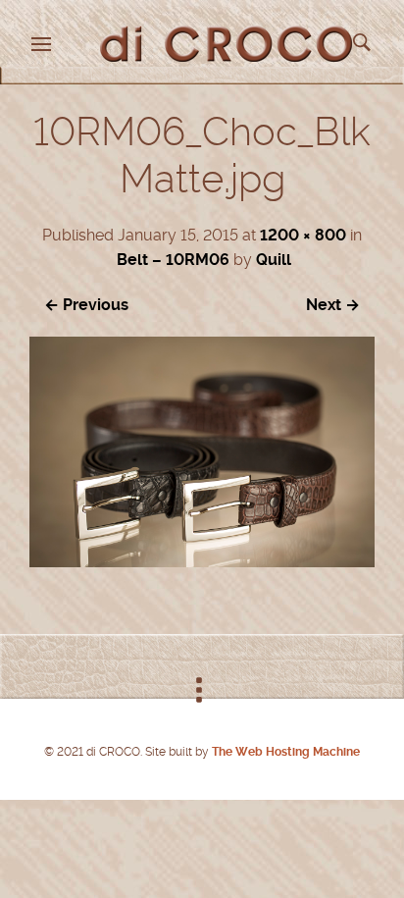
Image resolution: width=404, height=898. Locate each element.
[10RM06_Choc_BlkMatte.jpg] (202, 562)
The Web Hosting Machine (284, 752)
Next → (333, 304)
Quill (273, 259)
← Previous (86, 304)
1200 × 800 (303, 235)
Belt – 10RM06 (173, 259)
